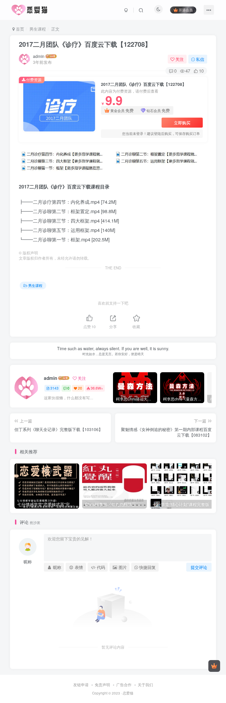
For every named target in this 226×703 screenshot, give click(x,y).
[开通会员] (214, 666)
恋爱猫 (128, 693)
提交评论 (199, 567)
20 (80, 387)
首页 (19, 29)
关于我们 (145, 684)
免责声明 (102, 684)
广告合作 (124, 684)
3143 (54, 387)
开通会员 (186, 9)
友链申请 (81, 684)
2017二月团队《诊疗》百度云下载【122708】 (85, 44)
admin (38, 56)
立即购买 (182, 123)
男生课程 (37, 29)
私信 (200, 59)
